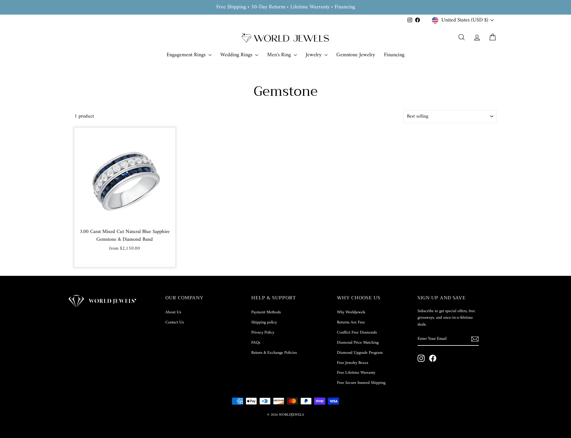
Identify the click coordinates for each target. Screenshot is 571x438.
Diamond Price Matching (358, 342)
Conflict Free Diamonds (357, 332)
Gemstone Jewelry (355, 55)
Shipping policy (264, 322)
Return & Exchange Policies (274, 352)
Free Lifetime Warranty (356, 372)
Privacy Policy (262, 332)
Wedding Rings (237, 55)
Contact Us (174, 322)
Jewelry (314, 55)
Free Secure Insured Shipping (361, 383)
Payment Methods (266, 312)
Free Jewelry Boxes (352, 363)
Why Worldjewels (351, 312)
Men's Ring (279, 55)
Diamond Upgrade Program (360, 352)
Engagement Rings (187, 55)
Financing (394, 55)
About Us (173, 312)
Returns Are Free (351, 322)
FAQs (255, 342)
